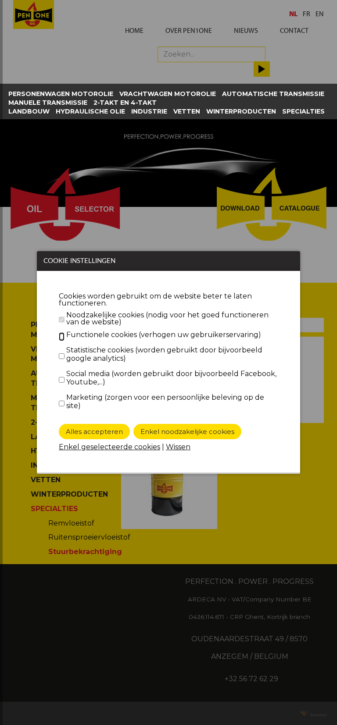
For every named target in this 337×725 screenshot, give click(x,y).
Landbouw (29, 111)
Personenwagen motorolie (60, 94)
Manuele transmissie (47, 103)
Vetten (186, 111)
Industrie (149, 111)
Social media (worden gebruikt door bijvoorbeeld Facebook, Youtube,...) (171, 378)
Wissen (178, 447)
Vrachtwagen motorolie (167, 94)
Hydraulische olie (90, 111)
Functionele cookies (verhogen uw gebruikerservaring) (163, 335)
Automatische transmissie (273, 94)
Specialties (303, 111)
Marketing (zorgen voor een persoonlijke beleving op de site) (165, 401)
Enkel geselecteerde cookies (109, 447)
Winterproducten (241, 111)
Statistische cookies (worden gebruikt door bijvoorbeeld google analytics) (164, 354)
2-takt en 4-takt (125, 103)
